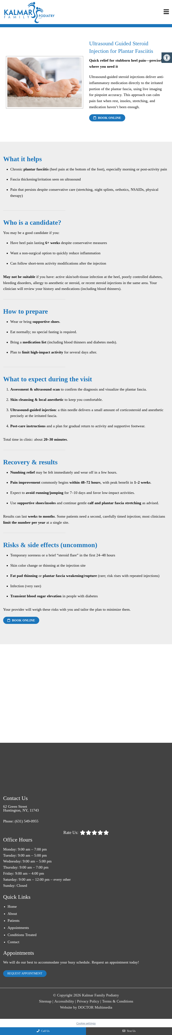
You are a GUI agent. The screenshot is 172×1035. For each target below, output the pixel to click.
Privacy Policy (88, 1001)
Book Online (109, 117)
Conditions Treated (22, 935)
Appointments (18, 928)
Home (12, 906)
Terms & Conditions (117, 1001)
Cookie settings (86, 1023)
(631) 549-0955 (26, 821)
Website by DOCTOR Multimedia (86, 1007)
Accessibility (64, 1001)
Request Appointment (24, 973)
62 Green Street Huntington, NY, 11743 (21, 808)
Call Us (45, 1030)
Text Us (131, 1030)
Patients (14, 920)
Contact (13, 942)
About (12, 914)
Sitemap (45, 1001)
